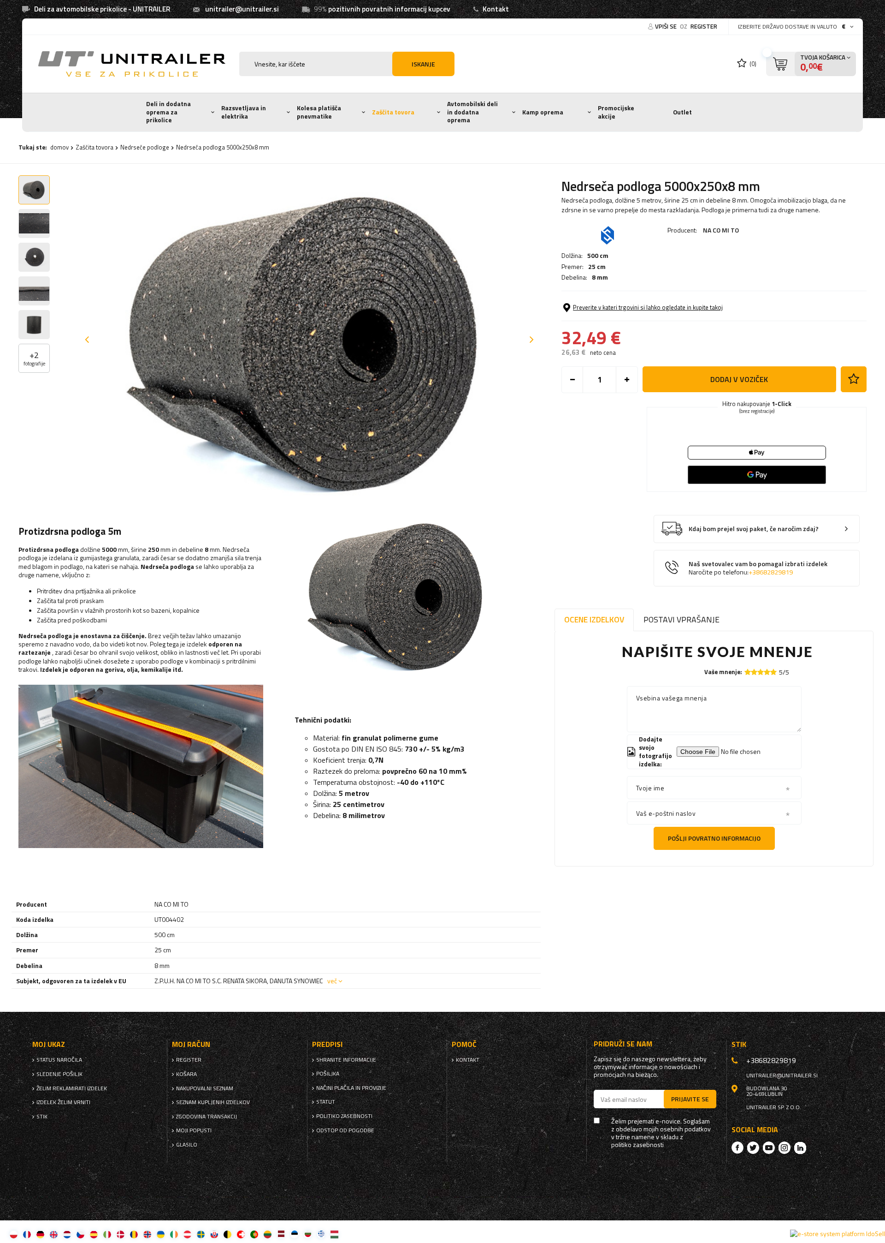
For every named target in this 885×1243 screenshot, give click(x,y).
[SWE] (200, 1234)
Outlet (682, 112)
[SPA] (93, 1234)
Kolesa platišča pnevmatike (319, 112)
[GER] (40, 1234)
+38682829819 (771, 572)
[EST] (294, 1234)
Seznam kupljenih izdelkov (213, 1102)
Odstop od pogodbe (345, 1130)
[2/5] (754, 672)
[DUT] (67, 1234)
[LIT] (267, 1234)
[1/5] (747, 672)
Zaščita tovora (393, 112)
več (332, 981)
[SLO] (214, 1234)
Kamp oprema (542, 112)
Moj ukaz (48, 1044)
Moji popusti (194, 1130)
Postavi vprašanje (681, 619)
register (703, 26)
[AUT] (187, 1234)
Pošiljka (327, 1073)
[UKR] (160, 1234)
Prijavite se (690, 1099)
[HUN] (334, 1234)
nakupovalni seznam (204, 1088)
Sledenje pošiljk (59, 1074)
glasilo (186, 1144)
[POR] (254, 1234)
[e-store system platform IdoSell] (837, 1234)
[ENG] (53, 1234)
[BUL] (307, 1234)
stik (41, 1116)
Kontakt (496, 9)
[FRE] (27, 1234)
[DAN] (120, 1234)
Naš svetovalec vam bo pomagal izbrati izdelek (758, 568)
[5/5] (773, 672)
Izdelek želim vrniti (63, 1102)
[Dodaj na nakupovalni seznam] (854, 379)
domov (59, 147)
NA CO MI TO (721, 230)
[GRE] (321, 1234)
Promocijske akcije (616, 112)
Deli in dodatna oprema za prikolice (168, 112)
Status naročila (59, 1060)
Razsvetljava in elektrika (243, 112)
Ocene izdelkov (594, 619)
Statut (325, 1102)
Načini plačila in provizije (351, 1088)
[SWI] (241, 1234)
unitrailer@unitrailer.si (242, 9)
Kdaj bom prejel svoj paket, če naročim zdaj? (754, 529)
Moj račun (191, 1044)
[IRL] (174, 1234)
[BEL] (227, 1234)
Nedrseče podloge (144, 147)
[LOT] (281, 1234)
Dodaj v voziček (739, 379)
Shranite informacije (346, 1060)
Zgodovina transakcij (206, 1116)
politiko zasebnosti (344, 1116)
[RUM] (134, 1234)
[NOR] (147, 1234)
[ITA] (107, 1234)
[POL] (13, 1234)
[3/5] (760, 672)
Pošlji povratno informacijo (714, 838)
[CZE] (80, 1234)
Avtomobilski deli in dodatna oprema (472, 112)
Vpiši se (666, 26)
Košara (186, 1074)
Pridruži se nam (623, 1044)
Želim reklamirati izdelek (71, 1088)
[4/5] (767, 672)
